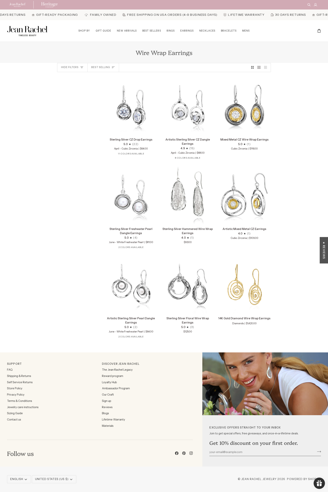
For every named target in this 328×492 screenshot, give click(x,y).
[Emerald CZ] (130, 154)
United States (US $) (52, 479)
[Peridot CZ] (196, 158)
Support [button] (14, 364)
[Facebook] (176, 453)
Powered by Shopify (304, 479)
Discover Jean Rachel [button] (121, 364)
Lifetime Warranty (113, 419)
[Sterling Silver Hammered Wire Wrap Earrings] (187, 194)
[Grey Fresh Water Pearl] (133, 248)
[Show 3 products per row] (259, 67)
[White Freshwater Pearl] (127, 248)
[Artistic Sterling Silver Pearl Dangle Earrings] (131, 284)
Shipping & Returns (19, 376)
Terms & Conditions (19, 401)
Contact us (14, 419)
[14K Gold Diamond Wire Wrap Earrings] (244, 284)
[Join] (318, 451)
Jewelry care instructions (23, 407)
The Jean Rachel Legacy (117, 369)
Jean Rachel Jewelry (259, 479)
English (16, 479)
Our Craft (108, 394)
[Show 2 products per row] (252, 67)
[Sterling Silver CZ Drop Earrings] (131, 105)
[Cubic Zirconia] (124, 154)
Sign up (106, 401)
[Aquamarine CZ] (118, 154)
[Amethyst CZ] (112, 154)
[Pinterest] (184, 453)
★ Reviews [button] (324, 250)
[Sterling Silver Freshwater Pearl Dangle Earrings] (131, 194)
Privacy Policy (15, 394)
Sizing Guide (15, 413)
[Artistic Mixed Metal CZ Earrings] (244, 194)
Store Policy (14, 388)
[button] (84, 31)
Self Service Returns (20, 382)
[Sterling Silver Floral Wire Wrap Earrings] (187, 284)
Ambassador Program (116, 388)
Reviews (107, 407)
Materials (108, 426)
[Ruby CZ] (136, 154)
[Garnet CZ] (107, 154)
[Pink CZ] (148, 154)
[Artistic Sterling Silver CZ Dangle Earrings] (187, 105)
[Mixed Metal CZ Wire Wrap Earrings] (244, 105)
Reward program (112, 376)
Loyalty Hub (109, 382)
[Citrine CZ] (154, 154)
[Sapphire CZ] (142, 154)
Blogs (105, 413)
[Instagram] (191, 453)
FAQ (10, 369)
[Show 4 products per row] (266, 67)
